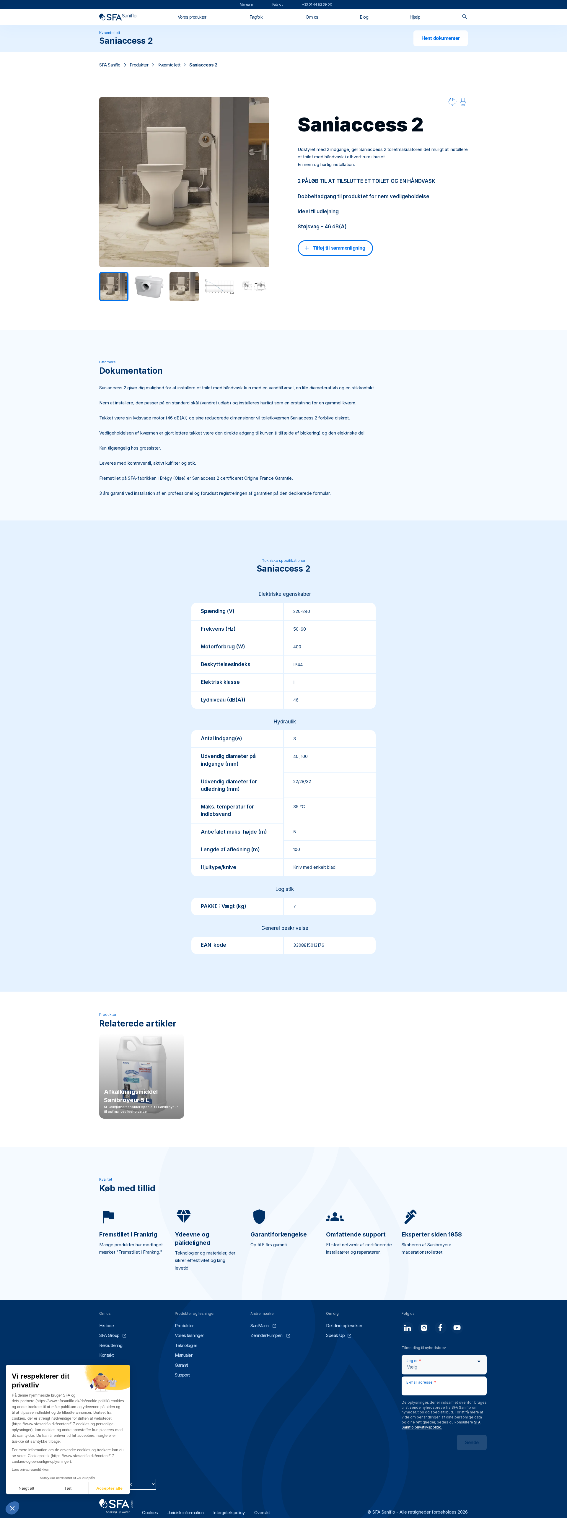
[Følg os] (407, 1328)
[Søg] (465, 17)
